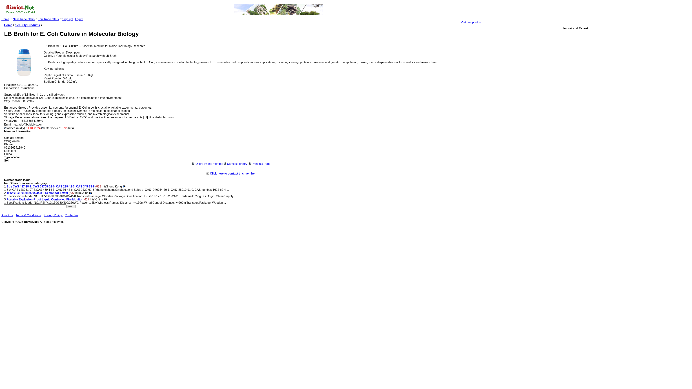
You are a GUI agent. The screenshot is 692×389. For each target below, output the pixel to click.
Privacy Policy (53, 215)
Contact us (71, 215)
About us (7, 215)
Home (5, 19)
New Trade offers (24, 19)
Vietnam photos (471, 22)
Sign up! (67, 19)
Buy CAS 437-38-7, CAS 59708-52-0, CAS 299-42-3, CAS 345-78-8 (50, 186)
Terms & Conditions (28, 215)
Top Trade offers (48, 19)
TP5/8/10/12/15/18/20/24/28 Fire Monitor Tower (37, 192)
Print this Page (261, 163)
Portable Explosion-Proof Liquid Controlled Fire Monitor (44, 199)
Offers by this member (209, 163)
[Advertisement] (575, 84)
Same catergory (237, 163)
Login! (79, 19)
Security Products (27, 25)
